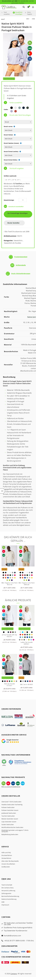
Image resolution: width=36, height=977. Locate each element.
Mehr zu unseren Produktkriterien (11, 786)
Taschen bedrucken (8, 816)
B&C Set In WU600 (26, 684)
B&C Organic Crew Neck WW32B (26, 583)
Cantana (13, 974)
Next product (33, 19)
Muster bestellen (13, 223)
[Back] (3, 19)
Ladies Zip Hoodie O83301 (26, 643)
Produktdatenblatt (20, 257)
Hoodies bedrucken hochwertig (12, 804)
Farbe (6, 109)
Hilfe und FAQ (6, 852)
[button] (10, 741)
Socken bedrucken (8, 824)
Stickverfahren (6, 858)
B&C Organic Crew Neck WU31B (10, 583)
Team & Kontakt (7, 885)
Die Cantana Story (8, 888)
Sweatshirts (18, 240)
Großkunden (6, 867)
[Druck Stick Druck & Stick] (18, 122)
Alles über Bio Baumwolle (10, 861)
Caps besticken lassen (9, 822)
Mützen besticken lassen (10, 819)
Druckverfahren (7, 855)
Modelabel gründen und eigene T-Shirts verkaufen (15, 831)
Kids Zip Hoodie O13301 (9, 684)
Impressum (5, 905)
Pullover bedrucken (8, 807)
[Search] (23, 7)
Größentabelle (21, 265)
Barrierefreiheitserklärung (10, 896)
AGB (3, 902)
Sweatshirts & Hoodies (12, 243)
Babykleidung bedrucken (10, 834)
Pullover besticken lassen (10, 810)
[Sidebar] (2, 490)
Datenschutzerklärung (9, 899)
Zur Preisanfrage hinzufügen (18, 213)
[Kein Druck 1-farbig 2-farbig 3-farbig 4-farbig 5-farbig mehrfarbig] (18, 130)
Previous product (28, 19)
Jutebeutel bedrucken (9, 813)
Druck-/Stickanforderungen (20, 273)
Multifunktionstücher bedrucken (12, 827)
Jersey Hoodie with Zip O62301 (9, 635)
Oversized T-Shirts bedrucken (11, 802)
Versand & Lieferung (8, 890)
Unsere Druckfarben (8, 864)
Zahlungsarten (6, 893)
